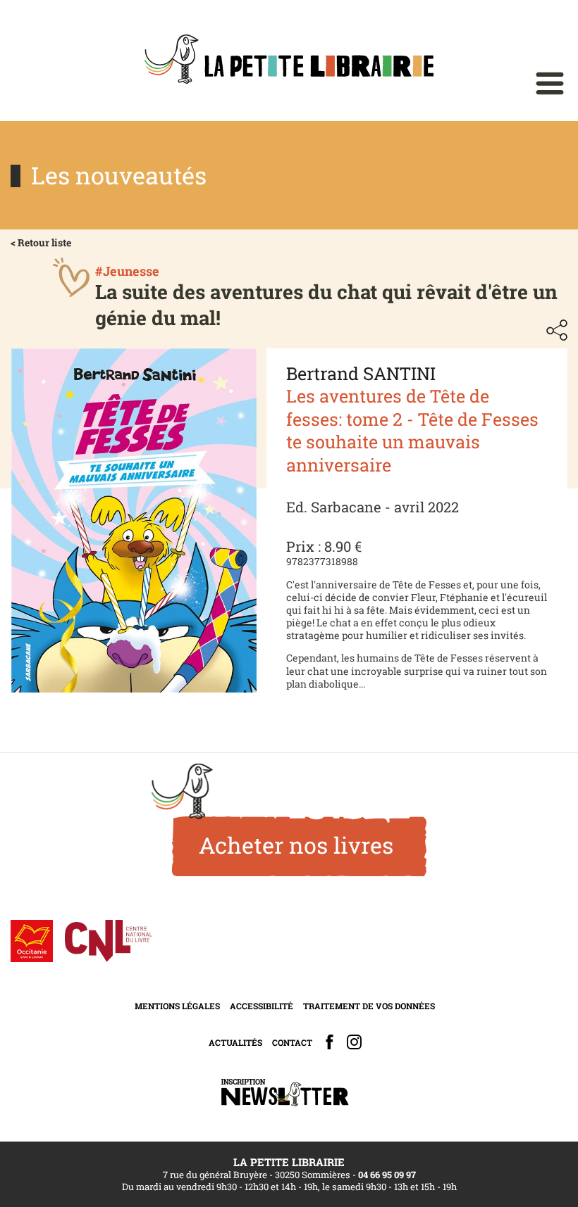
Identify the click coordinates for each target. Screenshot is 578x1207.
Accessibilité (261, 1005)
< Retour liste (41, 242)
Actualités (235, 1042)
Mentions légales (177, 1005)
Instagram (354, 1042)
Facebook (329, 1042)
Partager (556, 330)
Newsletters (285, 1092)
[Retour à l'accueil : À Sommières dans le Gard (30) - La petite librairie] (289, 60)
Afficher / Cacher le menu (550, 83)
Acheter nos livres (296, 845)
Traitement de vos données (369, 1005)
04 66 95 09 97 (387, 1174)
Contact (292, 1042)
